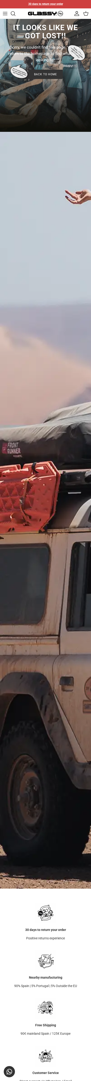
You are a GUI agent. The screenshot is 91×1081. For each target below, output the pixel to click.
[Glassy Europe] (45, 13)
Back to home (45, 74)
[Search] (15, 13)
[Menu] (5, 13)
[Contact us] (9, 1071)
